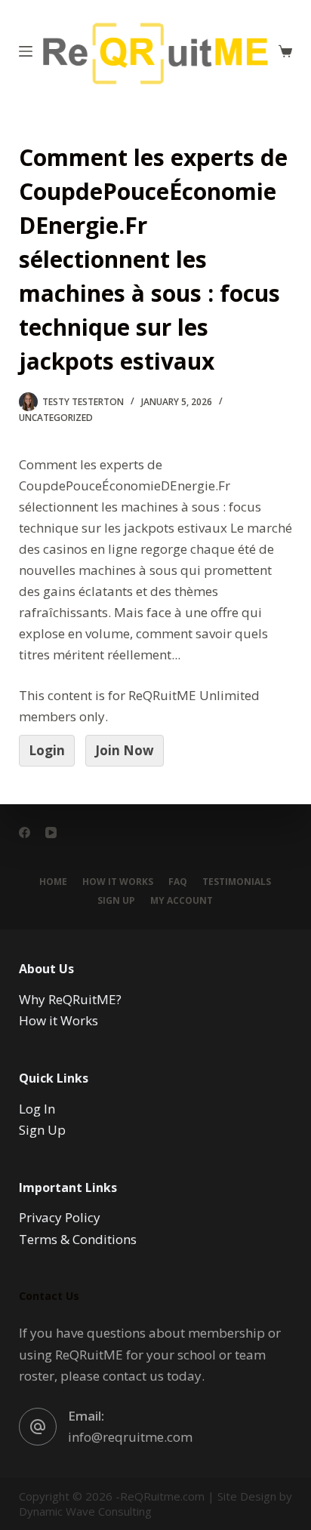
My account (181, 901)
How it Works (117, 882)
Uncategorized (56, 417)
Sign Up (116, 901)
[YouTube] (51, 832)
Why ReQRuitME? (70, 999)
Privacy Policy (59, 1217)
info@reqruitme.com (130, 1437)
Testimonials (236, 882)
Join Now (124, 750)
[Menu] (25, 51)
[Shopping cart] (285, 51)
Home (53, 882)
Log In (37, 1108)
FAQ (177, 882)
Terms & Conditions (78, 1239)
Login (47, 750)
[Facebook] (24, 832)
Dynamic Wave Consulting (85, 1511)
